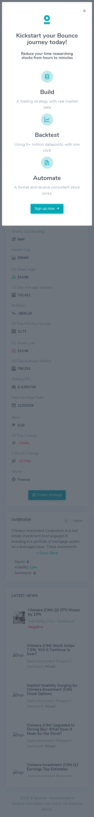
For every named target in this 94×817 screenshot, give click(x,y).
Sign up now (45, 208)
